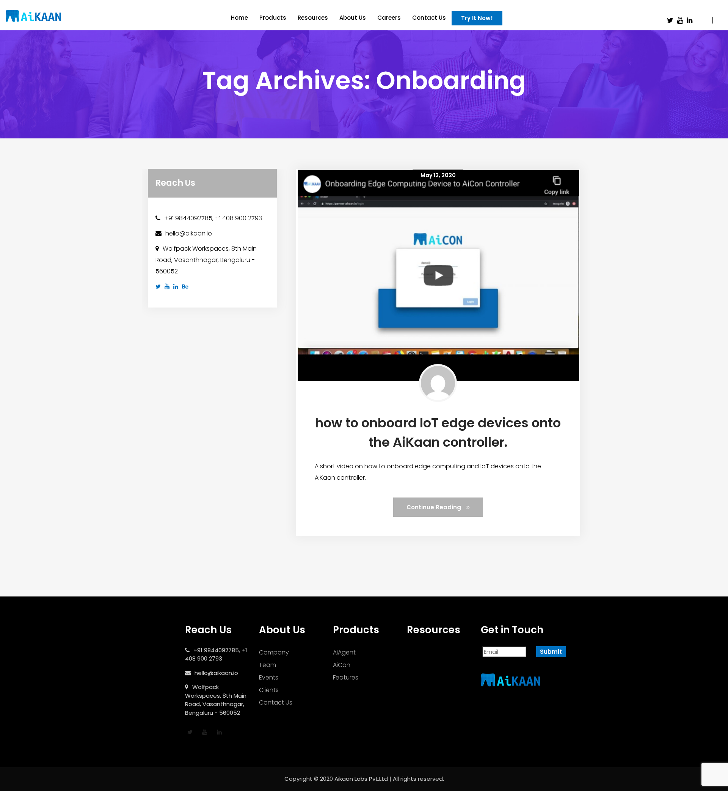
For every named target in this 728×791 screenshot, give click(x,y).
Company (274, 652)
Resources (313, 18)
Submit (551, 652)
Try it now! (477, 18)
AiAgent (344, 652)
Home (239, 18)
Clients (269, 690)
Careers (389, 18)
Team (267, 665)
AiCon (341, 665)
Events (268, 677)
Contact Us (429, 18)
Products (272, 18)
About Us (352, 18)
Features (345, 677)
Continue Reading (434, 507)
